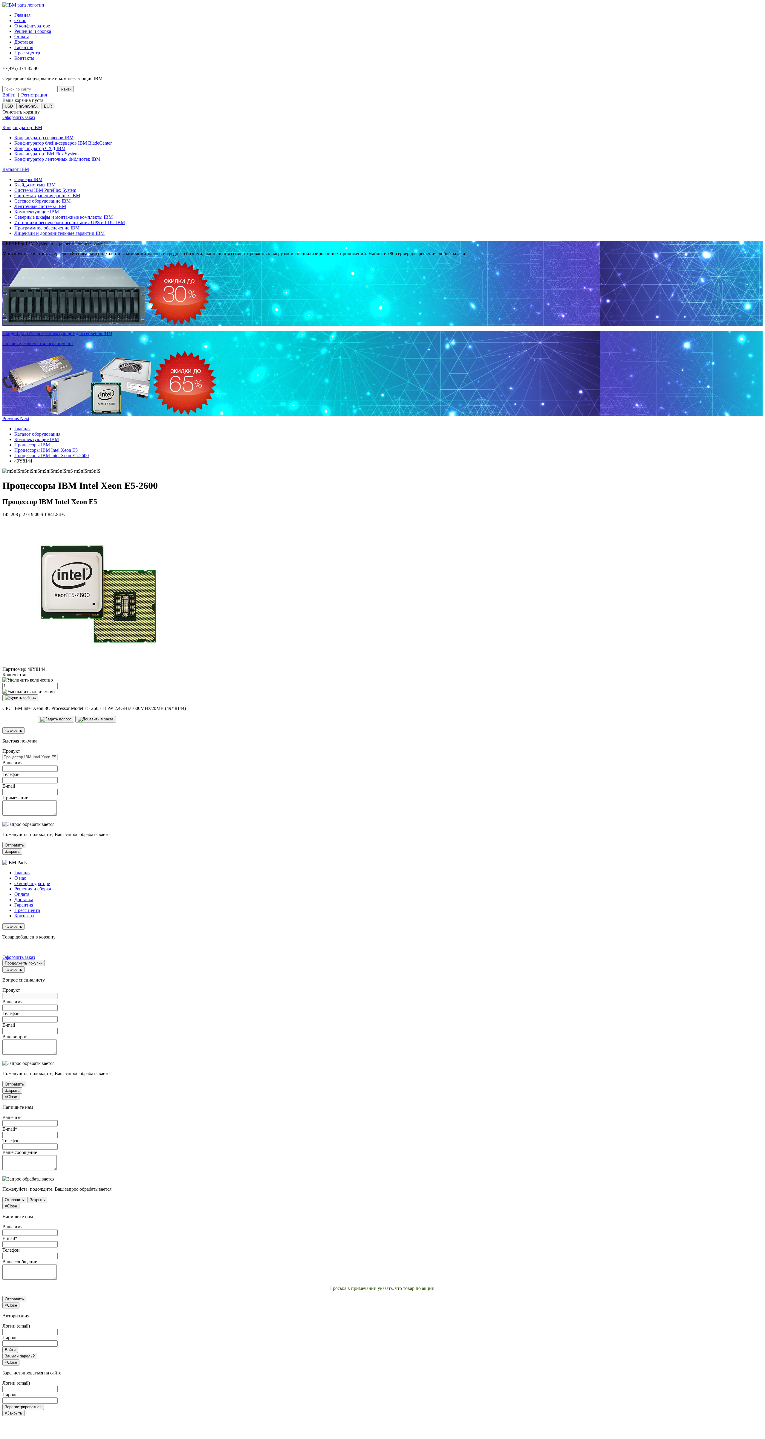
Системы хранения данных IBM (47, 195)
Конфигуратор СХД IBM (39, 148)
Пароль (9, 1337)
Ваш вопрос (14, 1036)
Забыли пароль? (20, 1356)
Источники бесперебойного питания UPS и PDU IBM (69, 222)
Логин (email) (16, 1325)
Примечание (15, 797)
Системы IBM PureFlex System (45, 190)
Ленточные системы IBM (40, 206)
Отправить (14, 845)
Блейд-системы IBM (35, 184)
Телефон (11, 774)
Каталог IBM (15, 169)
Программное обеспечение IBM (46, 227)
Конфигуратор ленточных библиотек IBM (57, 159)
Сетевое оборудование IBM (42, 200)
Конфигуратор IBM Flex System (46, 153)
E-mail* (9, 1129)
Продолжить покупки (23, 963)
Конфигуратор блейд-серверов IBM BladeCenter (63, 143)
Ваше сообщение (19, 1152)
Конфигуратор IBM (22, 127)
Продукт (11, 751)
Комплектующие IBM (36, 211)
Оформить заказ (18, 117)
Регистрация (34, 94)
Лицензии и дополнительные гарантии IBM (59, 233)
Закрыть (12, 851)
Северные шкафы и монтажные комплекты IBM (63, 217)
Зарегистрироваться (23, 1407)
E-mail (8, 786)
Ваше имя (12, 762)
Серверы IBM (28, 179)
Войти (9, 94)
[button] (11, 418)
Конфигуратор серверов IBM (44, 137)
